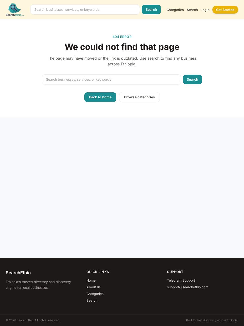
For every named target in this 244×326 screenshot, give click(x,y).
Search (151, 9)
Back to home (100, 97)
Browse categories (139, 97)
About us (93, 287)
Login (205, 10)
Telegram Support (181, 280)
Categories (175, 10)
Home (91, 280)
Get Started (225, 10)
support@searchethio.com (187, 287)
